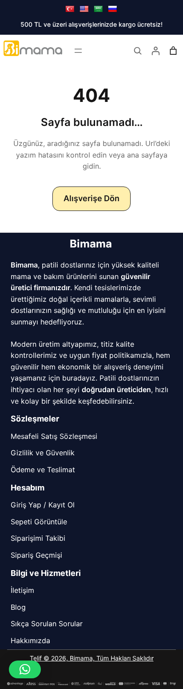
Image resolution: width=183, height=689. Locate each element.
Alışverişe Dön (91, 198)
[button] (25, 669)
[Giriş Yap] (155, 50)
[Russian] (112, 8)
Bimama (91, 243)
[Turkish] (69, 8)
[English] (84, 8)
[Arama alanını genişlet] (137, 51)
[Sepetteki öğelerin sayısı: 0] (173, 51)
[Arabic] (98, 8)
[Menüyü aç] (78, 50)
